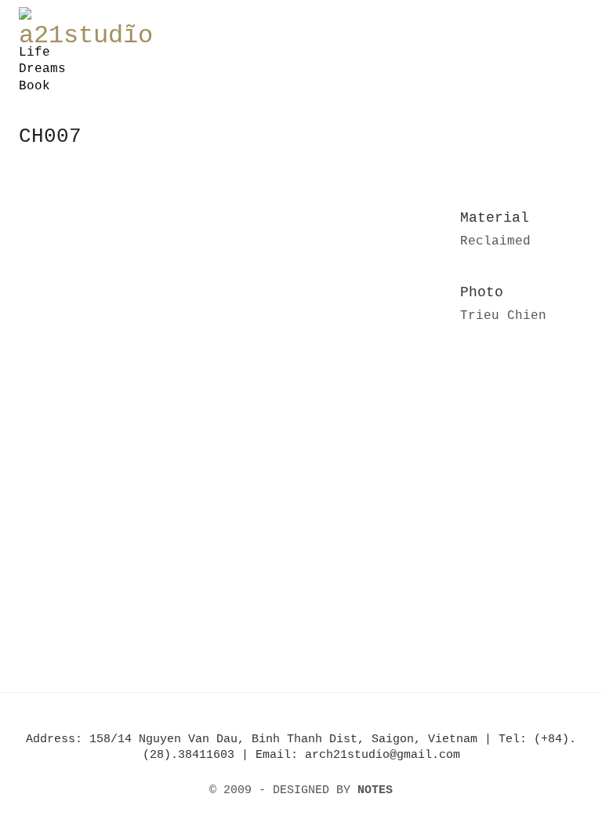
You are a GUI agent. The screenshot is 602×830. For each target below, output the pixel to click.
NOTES (375, 790)
